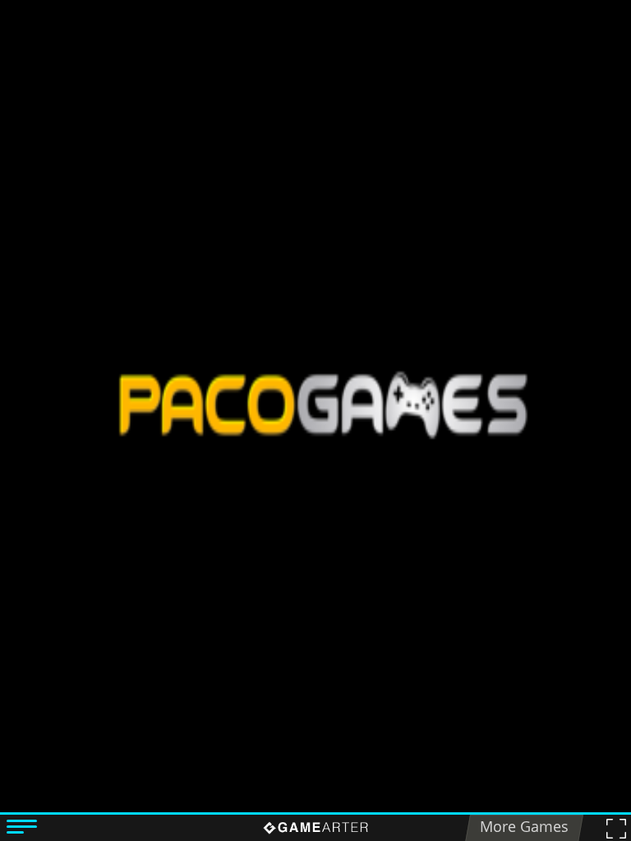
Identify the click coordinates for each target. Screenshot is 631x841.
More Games (524, 826)
